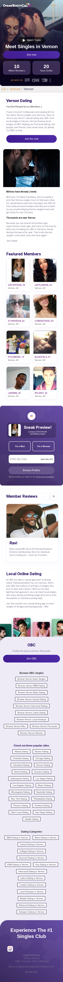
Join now (31, 54)
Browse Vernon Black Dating (31, 692)
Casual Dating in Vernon (31, 844)
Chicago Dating (42, 758)
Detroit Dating (20, 772)
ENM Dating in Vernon (18, 864)
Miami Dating (44, 785)
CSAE (17, 961)
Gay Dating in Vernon (45, 864)
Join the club (31, 139)
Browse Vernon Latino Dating (31, 712)
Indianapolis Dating (19, 778)
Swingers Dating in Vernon (31, 912)
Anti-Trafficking (40, 961)
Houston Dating (41, 772)
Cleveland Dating (21, 765)
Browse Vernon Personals (44, 726)
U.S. (4, 89)
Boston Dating (41, 751)
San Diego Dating (43, 812)
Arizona (15, 89)
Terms (27, 958)
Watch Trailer (33, 40)
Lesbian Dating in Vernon (31, 885)
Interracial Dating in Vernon (31, 871)
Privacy (35, 958)
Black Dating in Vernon (46, 837)
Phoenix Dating (20, 805)
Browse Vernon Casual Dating (31, 699)
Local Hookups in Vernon (31, 891)
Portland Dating (42, 805)
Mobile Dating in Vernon (31, 898)
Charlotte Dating (21, 758)
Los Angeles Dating (22, 785)
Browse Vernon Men (16, 726)
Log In (53, 5)
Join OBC (31, 658)
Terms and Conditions (45, 477)
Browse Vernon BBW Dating (31, 685)
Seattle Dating (31, 819)
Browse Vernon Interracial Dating (31, 706)
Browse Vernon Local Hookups (31, 719)
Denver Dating (43, 765)
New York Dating (19, 799)
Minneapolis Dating (20, 792)
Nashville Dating (44, 792)
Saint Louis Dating (19, 812)
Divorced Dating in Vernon (31, 858)
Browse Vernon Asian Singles (31, 679)
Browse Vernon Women (31, 733)
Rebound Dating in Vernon (31, 905)
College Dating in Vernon (32, 851)
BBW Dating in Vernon (17, 837)
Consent (26, 961)
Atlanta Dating (21, 751)
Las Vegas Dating (44, 778)
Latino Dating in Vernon (31, 878)
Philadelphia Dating (43, 799)
